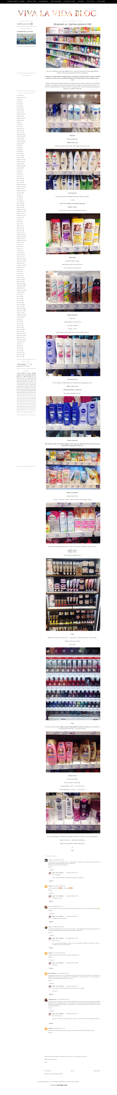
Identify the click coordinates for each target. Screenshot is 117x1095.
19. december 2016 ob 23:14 (72, 986)
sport (33, 409)
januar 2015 (19, 281)
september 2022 (20, 97)
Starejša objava (97, 1070)
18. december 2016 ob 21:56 (72, 896)
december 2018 (20, 184)
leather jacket (25, 383)
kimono (34, 406)
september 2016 (20, 240)
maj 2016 (19, 248)
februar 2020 (20, 155)
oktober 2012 (20, 337)
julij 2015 (19, 269)
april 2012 (19, 350)
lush (33, 393)
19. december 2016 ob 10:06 (72, 938)
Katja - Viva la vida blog (57, 872)
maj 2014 (19, 298)
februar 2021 (20, 130)
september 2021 (20, 118)
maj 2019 (19, 174)
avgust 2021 (19, 120)
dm (22, 398)
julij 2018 (19, 194)
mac (20, 390)
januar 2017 (19, 232)
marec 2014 (19, 302)
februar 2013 (20, 329)
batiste (22, 404)
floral (22, 393)
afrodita (32, 392)
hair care (34, 383)
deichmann (23, 406)
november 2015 (20, 261)
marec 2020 (19, 153)
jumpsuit (27, 401)
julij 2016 (19, 244)
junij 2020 (19, 147)
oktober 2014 (20, 288)
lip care (18, 400)
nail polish (21, 384)
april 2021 (19, 126)
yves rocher (26, 392)
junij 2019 (19, 172)
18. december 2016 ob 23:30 (57, 906)
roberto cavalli (26, 403)
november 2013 (20, 310)
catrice (18, 383)
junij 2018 (19, 196)
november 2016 (20, 236)
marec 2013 (19, 327)
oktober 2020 (20, 139)
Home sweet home (16, 1)
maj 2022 (19, 103)
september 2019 (20, 165)
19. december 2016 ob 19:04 (62, 973)
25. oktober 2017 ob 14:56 (59, 1028)
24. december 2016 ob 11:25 (72, 1013)
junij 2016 (19, 246)
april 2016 (19, 250)
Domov (72, 1070)
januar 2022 (19, 112)
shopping (19, 381)
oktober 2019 (20, 163)
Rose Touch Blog (52, 973)
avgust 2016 (19, 242)
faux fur (19, 387)
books (23, 395)
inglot (35, 411)
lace (32, 395)
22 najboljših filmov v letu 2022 (25, 31)
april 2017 (19, 225)
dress (32, 380)
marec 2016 (19, 252)
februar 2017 (20, 230)
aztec (25, 381)
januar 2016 (19, 257)
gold (25, 393)
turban (28, 384)
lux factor (30, 412)
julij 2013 (19, 319)
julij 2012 (19, 344)
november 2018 (20, 186)
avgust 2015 (19, 267)
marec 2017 (19, 228)
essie (33, 386)
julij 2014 (19, 294)
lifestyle (31, 378)
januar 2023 (19, 95)
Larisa (49, 860)
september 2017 (20, 215)
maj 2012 (19, 348)
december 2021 (20, 114)
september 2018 (20, 190)
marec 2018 (19, 203)
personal (34, 376)
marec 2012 (19, 352)
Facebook (43, 1)
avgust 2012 (19, 341)
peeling (25, 409)
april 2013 (19, 325)
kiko (29, 398)
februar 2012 (20, 354)
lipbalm (34, 390)
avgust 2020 (19, 143)
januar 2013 (19, 331)
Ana (49, 906)
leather (18, 389)
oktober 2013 (20, 312)
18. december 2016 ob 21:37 (58, 860)
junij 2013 (19, 321)
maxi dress (29, 400)
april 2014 (19, 300)
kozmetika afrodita (31, 389)
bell (27, 376)
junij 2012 (19, 346)
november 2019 (20, 161)
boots (33, 397)
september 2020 (20, 141)
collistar (18, 398)
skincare (33, 375)
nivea (29, 397)
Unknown (50, 886)
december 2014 (20, 283)
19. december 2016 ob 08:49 (57, 926)
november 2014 (20, 286)
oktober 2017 (20, 213)
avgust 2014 (19, 292)
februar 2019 (20, 180)
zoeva (18, 404)
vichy (23, 389)
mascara (18, 395)
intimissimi (20, 412)
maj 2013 (19, 323)
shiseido (20, 401)
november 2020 (20, 136)
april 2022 (19, 105)
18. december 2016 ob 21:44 (59, 886)
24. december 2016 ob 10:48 (63, 999)
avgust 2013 (19, 317)
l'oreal (28, 395)
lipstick (31, 381)
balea (18, 393)
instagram (25, 380)
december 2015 (20, 259)
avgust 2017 (19, 217)
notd (26, 378)
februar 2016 (20, 254)
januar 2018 (19, 207)
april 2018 (19, 201)
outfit (19, 373)
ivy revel (29, 406)
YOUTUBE (101, 1)
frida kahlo (24, 411)
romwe (29, 409)
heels (29, 393)
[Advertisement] (63, 1066)
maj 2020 (19, 149)
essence (18, 380)
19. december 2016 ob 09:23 (59, 953)
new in (21, 376)
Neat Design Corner (62, 1085)
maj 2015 (19, 273)
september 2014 (20, 290)
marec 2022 (19, 107)
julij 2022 (19, 99)
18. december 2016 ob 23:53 (72, 916)
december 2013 (20, 308)
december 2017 (20, 209)
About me (31, 1)
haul (26, 398)
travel (26, 375)
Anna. (49, 926)
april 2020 (19, 151)
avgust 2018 (19, 192)
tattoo (33, 404)
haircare (29, 390)
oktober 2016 (20, 238)
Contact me (70, 1)
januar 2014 (19, 306)
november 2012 (20, 335)
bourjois (34, 384)
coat (24, 390)
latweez (25, 412)
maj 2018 (19, 199)
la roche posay (21, 407)
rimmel (27, 404)
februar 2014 (20, 304)
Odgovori (50, 867)
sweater (32, 403)
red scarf (20, 392)
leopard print (22, 386)
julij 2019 (19, 170)
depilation (18, 411)
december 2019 (20, 159)
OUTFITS (90, 1)
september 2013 (20, 315)
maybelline (26, 387)
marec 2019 (19, 178)
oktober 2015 (20, 263)
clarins (18, 406)
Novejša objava (48, 1070)
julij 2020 (19, 145)
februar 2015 (20, 279)
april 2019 (19, 176)
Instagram (56, 1)
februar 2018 (20, 205)
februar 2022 (20, 110)
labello (33, 398)
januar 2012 (19, 356)
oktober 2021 (20, 116)
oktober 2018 (20, 188)
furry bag (30, 411)
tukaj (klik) (83, 546)
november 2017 (20, 211)
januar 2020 (19, 157)
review (28, 373)
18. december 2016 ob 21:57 (72, 872)
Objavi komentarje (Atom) (56, 1073)
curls (28, 386)
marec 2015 (19, 277)
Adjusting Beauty (52, 999)
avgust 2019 (19, 168)
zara (21, 409)
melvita (34, 400)
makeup (19, 375)
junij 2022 (19, 101)
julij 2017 (19, 219)
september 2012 (20, 339)
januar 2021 (19, 132)
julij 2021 (19, 122)
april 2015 (19, 275)
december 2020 (20, 134)
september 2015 (20, 265)
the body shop (29, 407)
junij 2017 (19, 221)
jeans (20, 378)
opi (32, 387)
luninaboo (50, 1028)
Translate (27, 366)
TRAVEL (81, 1)
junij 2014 (19, 296)
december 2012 (20, 333)
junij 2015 (19, 271)
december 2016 (20, 234)
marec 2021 (19, 128)
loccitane (23, 400)
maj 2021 (19, 124)
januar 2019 (19, 182)
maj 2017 (19, 223)
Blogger (76, 1081)
